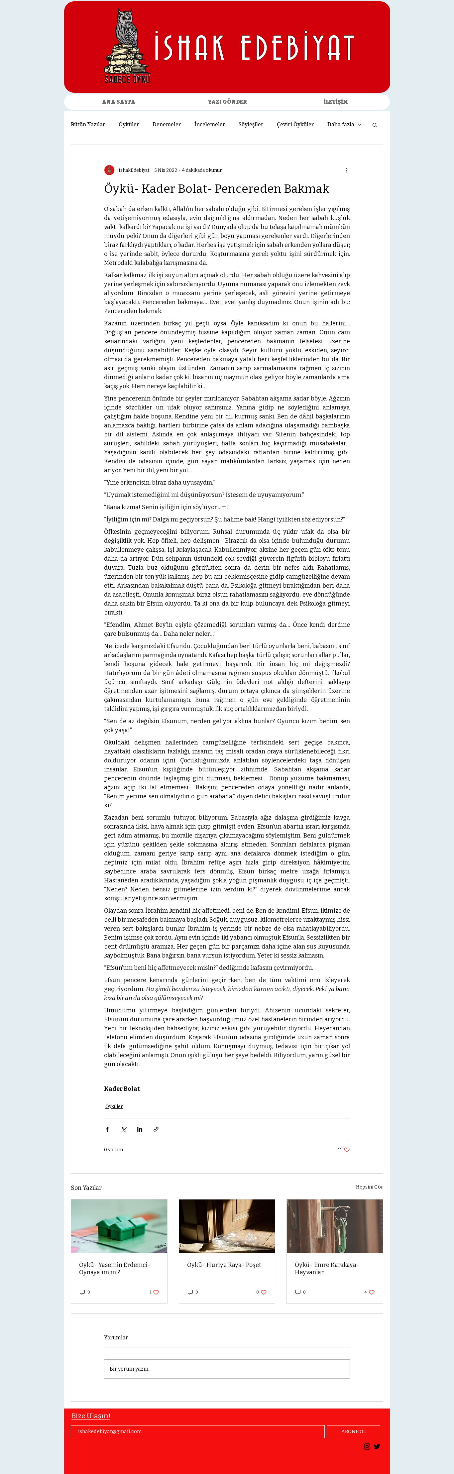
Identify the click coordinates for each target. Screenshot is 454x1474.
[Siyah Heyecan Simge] (377, 1446)
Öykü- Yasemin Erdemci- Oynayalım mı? (115, 1268)
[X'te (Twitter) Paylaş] (123, 1129)
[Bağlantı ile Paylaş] (156, 1129)
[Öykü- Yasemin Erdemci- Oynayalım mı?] (119, 1226)
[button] (375, 124)
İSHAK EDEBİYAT (256, 50)
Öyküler (129, 124)
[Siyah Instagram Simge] (367, 1446)
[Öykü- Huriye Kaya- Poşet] (227, 1226)
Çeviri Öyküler (295, 124)
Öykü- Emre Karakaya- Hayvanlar (327, 1268)
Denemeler (167, 124)
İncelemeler (209, 124)
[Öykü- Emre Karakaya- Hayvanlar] (335, 1226)
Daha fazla (340, 124)
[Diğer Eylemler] (346, 170)
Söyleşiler (251, 124)
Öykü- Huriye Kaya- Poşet (224, 1265)
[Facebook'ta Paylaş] (107, 1129)
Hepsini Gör (369, 1187)
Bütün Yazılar (88, 124)
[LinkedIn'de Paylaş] (140, 1129)
